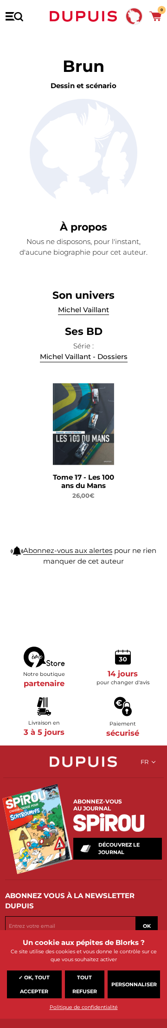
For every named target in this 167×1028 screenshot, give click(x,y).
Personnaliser (134, 984)
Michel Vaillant (83, 309)
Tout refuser (84, 984)
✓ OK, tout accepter (34, 984)
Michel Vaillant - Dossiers (84, 356)
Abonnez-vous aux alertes (67, 550)
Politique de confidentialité (84, 1007)
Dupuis (83, 16)
